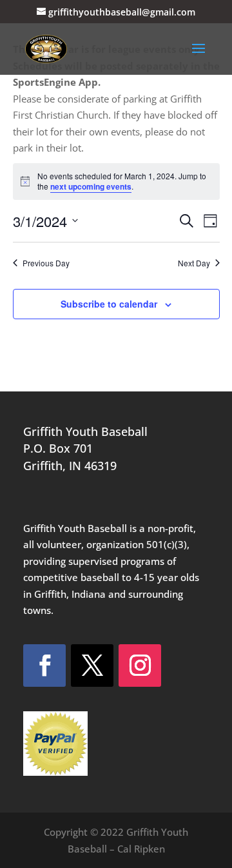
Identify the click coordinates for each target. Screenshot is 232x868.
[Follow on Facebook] (44, 665)
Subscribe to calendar (109, 303)
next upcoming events (90, 186)
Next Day (194, 263)
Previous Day (46, 263)
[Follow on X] (92, 665)
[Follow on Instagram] (140, 665)
